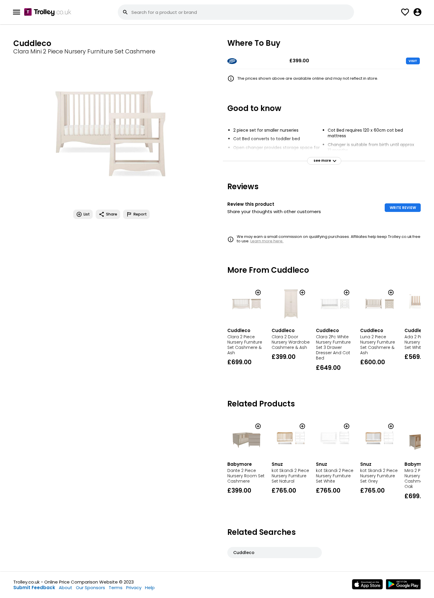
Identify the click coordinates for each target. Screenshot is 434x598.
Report (140, 214)
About (65, 587)
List (87, 214)
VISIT (413, 60)
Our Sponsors (90, 587)
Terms (116, 587)
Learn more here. (266, 241)
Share (111, 214)
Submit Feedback (34, 587)
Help (150, 587)
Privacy (133, 587)
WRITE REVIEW (403, 207)
